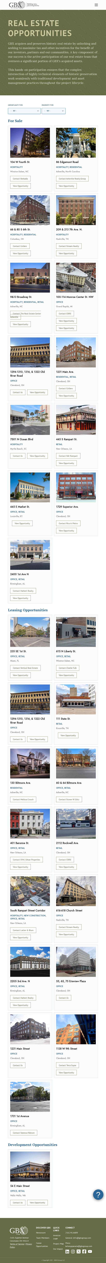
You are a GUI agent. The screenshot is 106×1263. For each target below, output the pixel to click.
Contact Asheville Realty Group (72, 178)
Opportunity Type (15, 105)
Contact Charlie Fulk (68, 668)
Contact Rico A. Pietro (68, 523)
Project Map (58, 1243)
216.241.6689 (71, 1232)
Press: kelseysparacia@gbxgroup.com (78, 1244)
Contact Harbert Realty (23, 591)
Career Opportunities (42, 1244)
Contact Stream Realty (69, 246)
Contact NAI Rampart (68, 456)
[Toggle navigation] (96, 4)
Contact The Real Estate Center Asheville (25, 315)
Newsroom (41, 1232)
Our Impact (58, 1249)
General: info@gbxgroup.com (78, 1238)
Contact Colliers (20, 246)
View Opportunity (20, 186)
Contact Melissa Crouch (23, 799)
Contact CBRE (65, 313)
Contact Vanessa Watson (24, 1132)
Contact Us (18, 392)
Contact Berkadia (20, 178)
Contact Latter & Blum (23, 930)
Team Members (42, 1238)
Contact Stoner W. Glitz (69, 799)
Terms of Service (17, 1244)
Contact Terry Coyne (67, 1065)
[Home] (24, 5)
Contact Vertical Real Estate (25, 668)
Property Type (48, 105)
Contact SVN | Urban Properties (26, 859)
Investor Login (56, 1237)
